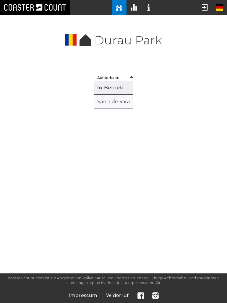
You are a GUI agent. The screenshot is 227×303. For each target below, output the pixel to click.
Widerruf (117, 295)
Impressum (83, 295)
